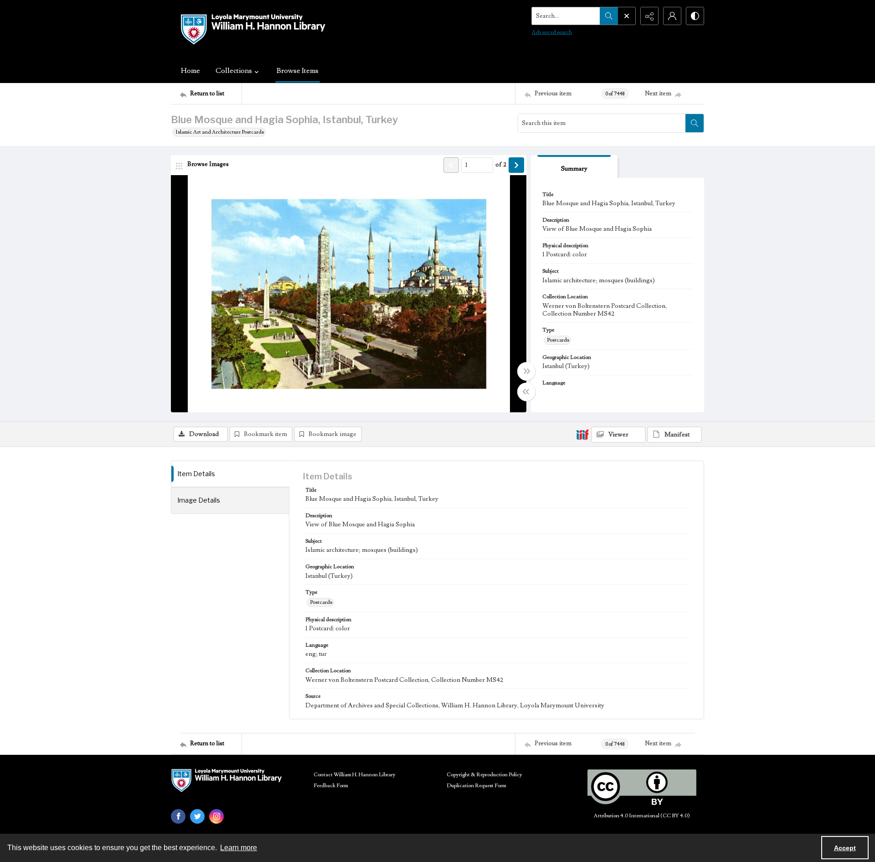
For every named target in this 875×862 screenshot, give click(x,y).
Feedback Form (331, 785)
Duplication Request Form (476, 785)
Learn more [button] (238, 848)
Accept (845, 848)
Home (190, 70)
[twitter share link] (197, 816)
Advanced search (552, 32)
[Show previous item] (451, 165)
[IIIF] (582, 434)
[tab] (574, 166)
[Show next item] (516, 165)
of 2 (500, 164)
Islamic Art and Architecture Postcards (219, 132)
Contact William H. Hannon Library (355, 774)
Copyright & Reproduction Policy (484, 774)
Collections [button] (234, 70)
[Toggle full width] (526, 371)
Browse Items (298, 70)
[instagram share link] (216, 816)
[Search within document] (694, 123)
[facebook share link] (178, 816)
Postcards (558, 340)
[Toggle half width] (526, 392)
